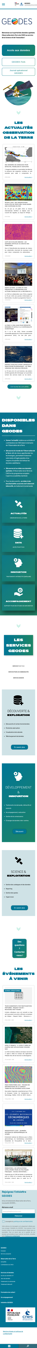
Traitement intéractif (6, 1284)
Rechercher (27, 1346)
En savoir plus (19, 747)
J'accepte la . (19, 1221)
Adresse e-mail (7, 1207)
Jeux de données (5, 1278)
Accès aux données (18, 50)
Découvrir (19, 831)
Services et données (7, 1272)
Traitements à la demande (8, 1281)
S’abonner (18, 1216)
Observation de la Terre (8, 1259)
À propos (3, 1251)
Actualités (3, 1262)
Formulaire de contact (8, 1292)
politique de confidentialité (23, 1221)
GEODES (3, 1248)
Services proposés (6, 1254)
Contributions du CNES (7, 1264)
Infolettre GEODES (7, 1302)
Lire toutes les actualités (19, 386)
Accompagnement (7, 1297)
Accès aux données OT (7, 1275)
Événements (9, 1346)
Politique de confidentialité (12, 1236)
